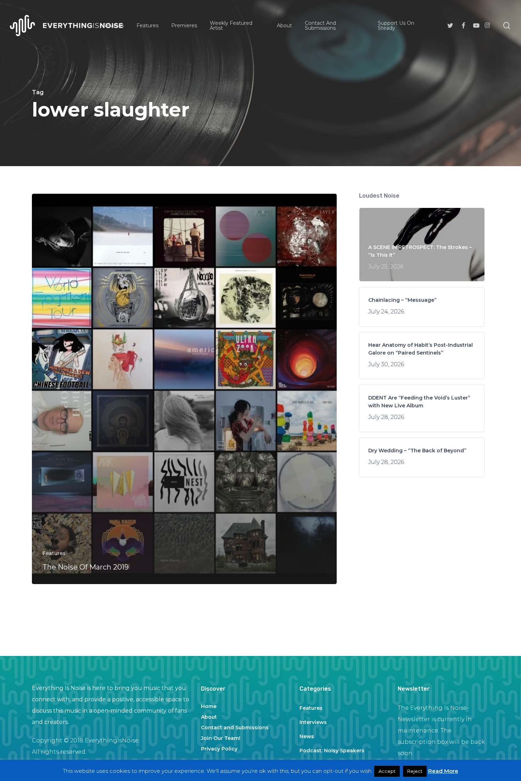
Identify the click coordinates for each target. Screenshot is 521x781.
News (306, 736)
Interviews (313, 722)
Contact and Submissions (235, 727)
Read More (443, 771)
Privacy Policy (219, 749)
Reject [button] (414, 771)
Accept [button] (387, 771)
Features (54, 553)
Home (209, 706)
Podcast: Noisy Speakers (331, 750)
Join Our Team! (220, 738)
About (209, 717)
